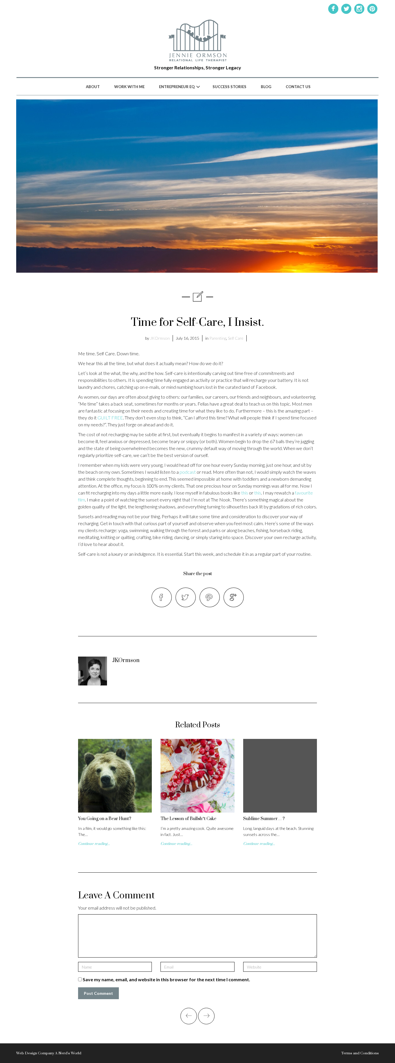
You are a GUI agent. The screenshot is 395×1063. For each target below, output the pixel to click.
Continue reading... (94, 843)
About (93, 86)
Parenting (217, 338)
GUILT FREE (110, 417)
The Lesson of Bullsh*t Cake (188, 819)
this (244, 492)
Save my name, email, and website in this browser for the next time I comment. (166, 979)
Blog (266, 86)
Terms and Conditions (360, 1053)
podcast (188, 472)
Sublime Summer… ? (264, 819)
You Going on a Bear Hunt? (104, 819)
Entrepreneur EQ (177, 86)
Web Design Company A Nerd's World (48, 1053)
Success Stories (229, 86)
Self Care (235, 338)
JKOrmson (160, 338)
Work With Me (129, 86)
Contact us (298, 86)
